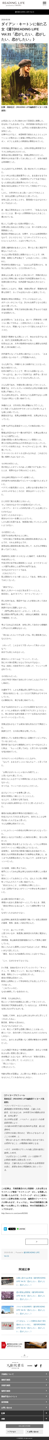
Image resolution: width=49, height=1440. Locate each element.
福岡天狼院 (5, 1391)
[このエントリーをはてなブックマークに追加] (5, 1229)
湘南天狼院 (5, 1380)
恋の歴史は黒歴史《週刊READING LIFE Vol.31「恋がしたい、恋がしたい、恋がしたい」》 (30, 1295)
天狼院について (7, 1374)
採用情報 (4, 1402)
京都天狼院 (5, 1385)
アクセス (12, 1432)
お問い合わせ (6, 1408)
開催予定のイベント (9, 1396)
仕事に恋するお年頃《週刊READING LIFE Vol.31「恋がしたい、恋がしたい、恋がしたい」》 (31, 1281)
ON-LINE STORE (24, 1426)
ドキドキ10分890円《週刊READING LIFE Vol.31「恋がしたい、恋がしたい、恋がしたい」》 (30, 1310)
